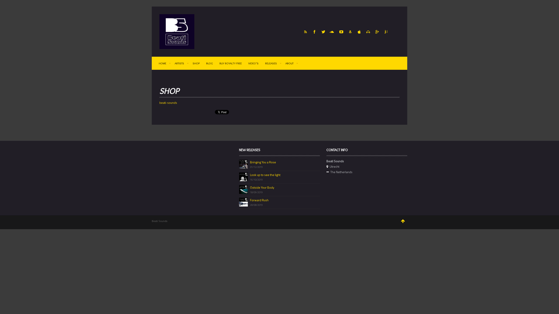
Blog (209, 63)
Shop (196, 63)
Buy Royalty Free (230, 63)
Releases (271, 63)
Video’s (253, 63)
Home (162, 63)
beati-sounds (168, 102)
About (289, 63)
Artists (179, 63)
